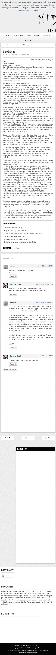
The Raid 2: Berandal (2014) (13, 228)
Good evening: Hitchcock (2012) (14, 236)
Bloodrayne (9, 51)
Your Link (24, 645)
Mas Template (44, 650)
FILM (29, 36)
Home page (28, 438)
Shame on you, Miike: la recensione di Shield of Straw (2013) (23, 233)
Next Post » (48, 438)
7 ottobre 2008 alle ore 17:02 (44, 356)
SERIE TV (47, 36)
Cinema (9, 45)
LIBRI (36, 36)
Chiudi (35, 11)
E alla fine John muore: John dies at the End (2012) (20, 242)
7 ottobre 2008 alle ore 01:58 (44, 284)
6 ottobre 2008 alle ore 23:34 (44, 266)
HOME (8, 36)
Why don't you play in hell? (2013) (15, 230)
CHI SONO (18, 36)
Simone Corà (15, 284)
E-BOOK (28, 41)
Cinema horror (17, 45)
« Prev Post (8, 438)
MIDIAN (27, 648)
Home (4, 45)
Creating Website (26, 650)
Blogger (34, 652)
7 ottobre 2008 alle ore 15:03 (44, 302)
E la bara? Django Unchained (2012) (15, 239)
